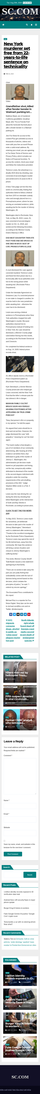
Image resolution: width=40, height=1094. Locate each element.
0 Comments (26, 982)
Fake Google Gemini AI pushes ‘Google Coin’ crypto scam (19, 1050)
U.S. (5, 39)
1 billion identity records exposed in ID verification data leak (19, 978)
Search (6, 867)
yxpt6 (5, 1090)
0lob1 (14, 1090)
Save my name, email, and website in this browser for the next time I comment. (19, 845)
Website (7, 827)
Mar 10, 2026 (12, 1006)
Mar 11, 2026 (12, 982)
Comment (8, 755)
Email (6, 814)
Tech (7, 972)
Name (6, 800)
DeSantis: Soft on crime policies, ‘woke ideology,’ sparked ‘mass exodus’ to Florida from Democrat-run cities (20, 942)
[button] (27, 25)
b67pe (29, 1090)
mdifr (25, 1090)
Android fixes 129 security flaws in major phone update (19, 1002)
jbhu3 (21, 1090)
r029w (2, 1090)
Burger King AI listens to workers (16, 908)
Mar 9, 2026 (11, 1054)
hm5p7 (10, 1090)
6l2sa (18, 1090)
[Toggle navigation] (36, 25)
